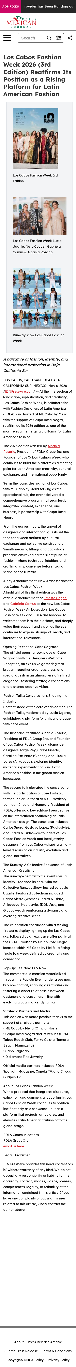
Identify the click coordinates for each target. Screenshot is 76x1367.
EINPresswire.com (19, 391)
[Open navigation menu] (7, 38)
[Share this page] (70, 38)
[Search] (49, 37)
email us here (13, 1146)
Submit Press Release (21, 1351)
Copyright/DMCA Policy (25, 1360)
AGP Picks (10, 6)
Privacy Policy (59, 1360)
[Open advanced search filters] (59, 37)
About (19, 1342)
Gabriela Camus (23, 604)
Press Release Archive (45, 1342)
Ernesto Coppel (55, 598)
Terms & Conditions (57, 1351)
